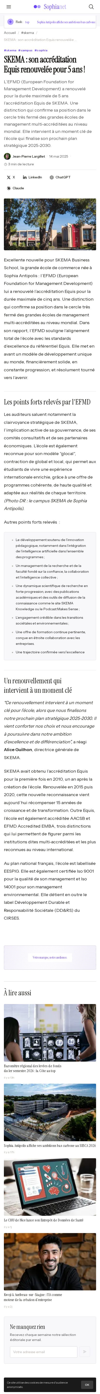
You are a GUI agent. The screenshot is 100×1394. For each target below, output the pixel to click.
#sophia (40, 50)
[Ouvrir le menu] (9, 7)
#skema (27, 32)
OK (87, 1384)
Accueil (10, 32)
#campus (25, 50)
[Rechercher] (91, 7)
